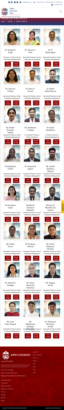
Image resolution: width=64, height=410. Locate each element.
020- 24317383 (6, 370)
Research (3, 394)
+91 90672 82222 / (40, 2)
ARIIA (34, 372)
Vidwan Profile (16, 64)
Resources (3, 397)
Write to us (35, 358)
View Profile (8, 64)
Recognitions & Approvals (7, 389)
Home (2, 21)
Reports (3, 400)
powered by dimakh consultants (53, 408)
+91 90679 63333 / (49, 2)
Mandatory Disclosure (6, 380)
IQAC (34, 363)
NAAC (34, 366)
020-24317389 (8, 373)
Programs (3, 391)
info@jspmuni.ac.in (27, 2)
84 (11, 370)
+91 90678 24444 (58, 2)
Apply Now (35, 352)
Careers (35, 360)
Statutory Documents (6, 386)
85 (12, 370)
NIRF (34, 369)
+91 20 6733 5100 (58, 4)
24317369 (14, 373)
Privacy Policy (4, 383)
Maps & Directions (37, 355)
